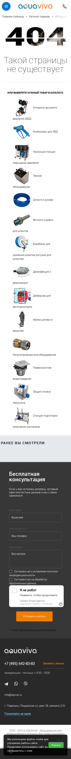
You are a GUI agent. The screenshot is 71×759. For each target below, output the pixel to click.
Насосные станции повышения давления (34, 157)
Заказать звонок (53, 663)
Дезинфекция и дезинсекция (32, 277)
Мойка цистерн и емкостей (33, 325)
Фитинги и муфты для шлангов (33, 225)
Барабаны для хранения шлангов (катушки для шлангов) (32, 251)
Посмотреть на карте (17, 713)
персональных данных (22, 583)
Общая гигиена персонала (32, 397)
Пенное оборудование (27, 181)
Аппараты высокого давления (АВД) (35, 113)
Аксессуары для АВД (45, 131)
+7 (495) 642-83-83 (19, 663)
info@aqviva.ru (13, 694)
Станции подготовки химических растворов (35, 421)
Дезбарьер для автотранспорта (32, 301)
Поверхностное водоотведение (32, 373)
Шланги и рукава (43, 199)
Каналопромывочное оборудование (34, 354)
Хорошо (56, 745)
